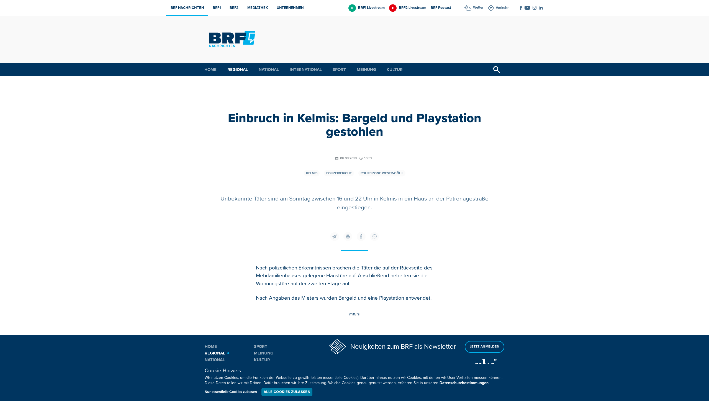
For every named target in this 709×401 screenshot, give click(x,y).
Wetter (478, 7)
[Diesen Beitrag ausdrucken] (347, 236)
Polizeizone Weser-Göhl (382, 173)
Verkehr (502, 8)
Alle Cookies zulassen (287, 392)
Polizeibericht (339, 173)
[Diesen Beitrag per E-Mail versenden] (334, 236)
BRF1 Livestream (371, 8)
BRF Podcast (441, 8)
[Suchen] (496, 69)
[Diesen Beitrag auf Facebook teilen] (361, 236)
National (269, 69)
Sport (339, 69)
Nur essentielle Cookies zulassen (231, 392)
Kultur (395, 69)
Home (210, 69)
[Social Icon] (521, 8)
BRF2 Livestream (412, 8)
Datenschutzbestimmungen (464, 383)
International (306, 69)
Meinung (366, 69)
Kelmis (311, 173)
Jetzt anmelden (484, 347)
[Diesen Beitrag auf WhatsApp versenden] (374, 236)
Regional (237, 69)
